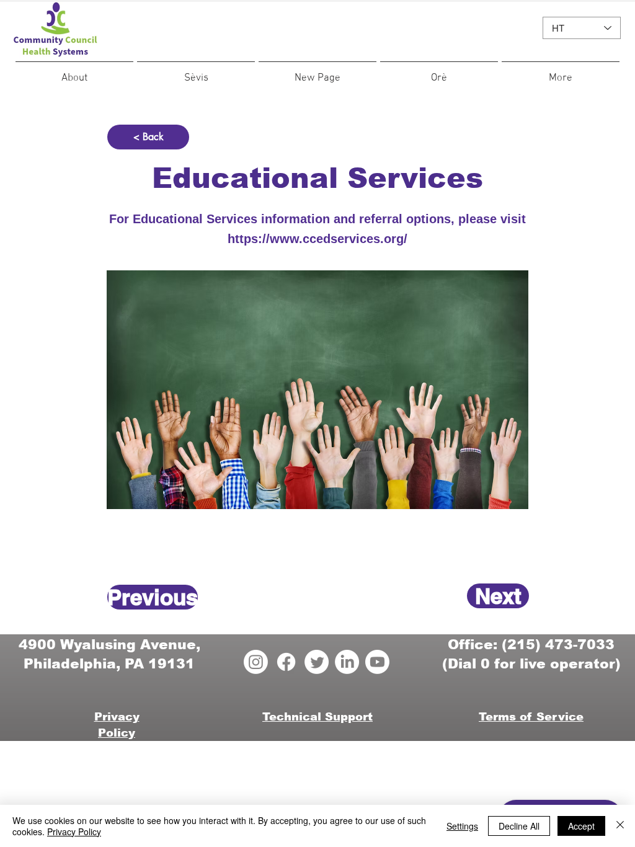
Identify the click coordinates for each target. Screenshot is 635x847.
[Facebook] (286, 662)
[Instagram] (256, 662)
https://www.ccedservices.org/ (317, 239)
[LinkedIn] (347, 662)
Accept (581, 826)
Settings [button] (462, 826)
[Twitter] (316, 662)
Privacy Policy (74, 831)
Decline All (519, 826)
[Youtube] (377, 662)
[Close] (620, 826)
